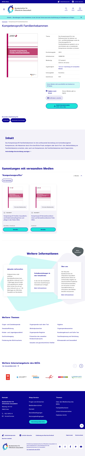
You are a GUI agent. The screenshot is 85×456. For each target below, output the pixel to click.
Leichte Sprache (79, 1)
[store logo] (19, 9)
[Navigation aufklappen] (4, 9)
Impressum (69, 435)
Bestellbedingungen (35, 412)
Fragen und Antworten (36, 402)
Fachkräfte (6, 120)
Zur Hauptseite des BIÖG (33, 449)
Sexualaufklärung (8, 328)
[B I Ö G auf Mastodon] (76, 447)
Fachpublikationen (62, 407)
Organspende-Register (37, 332)
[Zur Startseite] (13, 447)
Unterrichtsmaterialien (64, 411)
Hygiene (60, 324)
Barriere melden (7, 438)
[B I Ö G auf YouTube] (81, 447)
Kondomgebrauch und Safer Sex (68, 332)
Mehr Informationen (40, 288)
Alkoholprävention (36, 328)
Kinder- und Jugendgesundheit (12, 332)
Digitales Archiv (61, 415)
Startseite (4, 21)
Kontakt (31, 409)
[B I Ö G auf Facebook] (70, 447)
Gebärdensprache (65, 1)
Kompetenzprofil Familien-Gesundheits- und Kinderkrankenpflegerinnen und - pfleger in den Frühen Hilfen (15, 217)
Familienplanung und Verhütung (67, 336)
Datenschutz (79, 435)
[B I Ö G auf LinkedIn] (60, 447)
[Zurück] (75, 366)
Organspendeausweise (65, 328)
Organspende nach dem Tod (39, 324)
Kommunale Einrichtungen (18, 120)
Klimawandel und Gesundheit (67, 340)
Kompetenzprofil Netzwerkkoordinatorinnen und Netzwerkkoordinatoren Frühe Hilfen (43, 217)
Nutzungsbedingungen (36, 416)
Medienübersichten (35, 405)
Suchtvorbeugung (8, 336)
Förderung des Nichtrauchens (12, 340)
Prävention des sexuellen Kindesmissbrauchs (38, 337)
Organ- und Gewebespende (11, 324)
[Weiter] (81, 366)
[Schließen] (81, 17)
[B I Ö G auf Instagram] (65, 447)
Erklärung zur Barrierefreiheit (45, 435)
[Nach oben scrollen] (82, 426)
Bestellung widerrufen (38, 421)
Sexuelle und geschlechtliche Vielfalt (42, 342)
